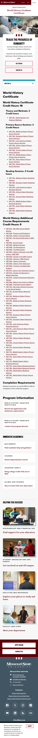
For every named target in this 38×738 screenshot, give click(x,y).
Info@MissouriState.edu (19, 679)
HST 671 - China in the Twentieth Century (20, 271)
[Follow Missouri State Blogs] (23, 713)
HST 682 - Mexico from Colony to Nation (20, 282)
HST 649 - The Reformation (15, 250)
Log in (23, 2)
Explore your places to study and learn (19, 598)
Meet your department (14, 630)
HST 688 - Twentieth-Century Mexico (18, 284)
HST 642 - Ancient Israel (14, 243)
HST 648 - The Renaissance (15, 247)
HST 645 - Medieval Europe (15, 245)
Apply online (19, 645)
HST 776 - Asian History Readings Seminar (20, 366)
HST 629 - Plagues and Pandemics (18, 233)
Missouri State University (19, 693)
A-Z (28, 2)
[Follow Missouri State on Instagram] (23, 705)
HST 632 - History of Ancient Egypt (18, 236)
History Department (19, 7)
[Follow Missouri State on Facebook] (7, 705)
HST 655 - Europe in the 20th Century (19, 257)
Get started (19, 63)
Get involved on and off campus (18, 565)
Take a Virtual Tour (18, 685)
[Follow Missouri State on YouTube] (7, 713)
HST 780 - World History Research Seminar (20, 368)
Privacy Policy (15, 735)
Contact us (19, 70)
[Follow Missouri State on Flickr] (30, 713)
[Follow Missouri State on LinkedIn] (15, 713)
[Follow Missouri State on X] (15, 705)
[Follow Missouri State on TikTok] (30, 705)
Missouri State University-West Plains (19, 696)
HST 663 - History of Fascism (16, 261)
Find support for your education (19, 532)
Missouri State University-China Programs (19, 699)
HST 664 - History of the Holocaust (18, 264)
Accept (30, 726)
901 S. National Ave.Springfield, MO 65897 (19, 676)
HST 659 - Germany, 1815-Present (17, 259)
